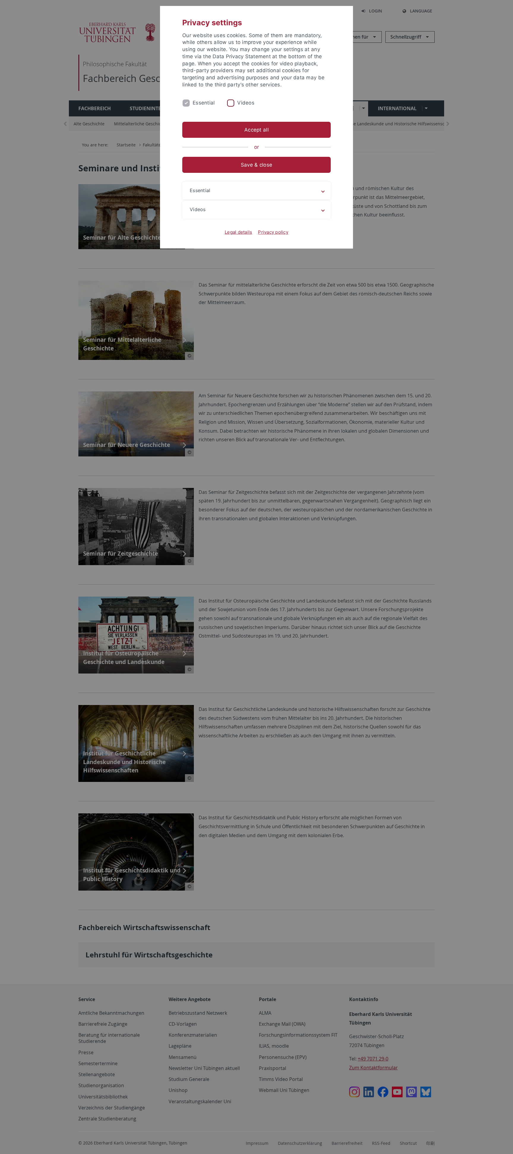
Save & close (256, 165)
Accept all (256, 130)
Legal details (238, 232)
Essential (204, 103)
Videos (245, 103)
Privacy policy (273, 232)
